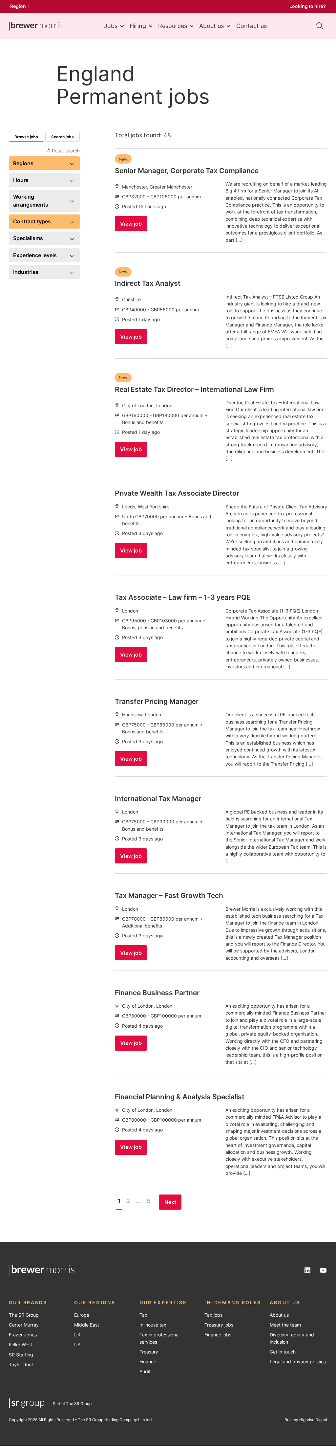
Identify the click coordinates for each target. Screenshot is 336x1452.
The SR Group (24, 1315)
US (77, 1344)
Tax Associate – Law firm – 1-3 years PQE (183, 597)
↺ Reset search (63, 150)
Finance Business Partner (157, 992)
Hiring (138, 25)
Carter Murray (24, 1325)
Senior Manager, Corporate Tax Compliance (187, 170)
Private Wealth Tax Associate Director (177, 493)
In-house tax (152, 1325)
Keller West (20, 1344)
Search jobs (62, 136)
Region (18, 6)
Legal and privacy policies (298, 1361)
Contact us (251, 25)
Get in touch (283, 1351)
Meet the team (285, 1325)
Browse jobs (26, 136)
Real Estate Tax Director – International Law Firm (194, 389)
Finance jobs (217, 1334)
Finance (147, 1361)
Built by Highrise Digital (305, 1419)
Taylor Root (21, 1364)
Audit (145, 1371)
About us (211, 25)
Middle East (86, 1325)
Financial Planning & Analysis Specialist (179, 1096)
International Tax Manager (158, 798)
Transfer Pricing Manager (157, 701)
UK (77, 1334)
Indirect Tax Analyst (147, 283)
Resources (172, 25)
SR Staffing (21, 1354)
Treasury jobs (218, 1325)
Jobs (110, 25)
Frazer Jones (23, 1334)
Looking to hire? (307, 6)
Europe (81, 1315)
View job (131, 223)
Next (170, 1202)
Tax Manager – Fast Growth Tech (169, 895)
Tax (143, 1315)
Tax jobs (213, 1315)
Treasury (148, 1351)
